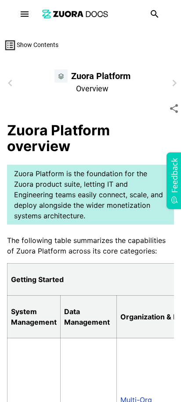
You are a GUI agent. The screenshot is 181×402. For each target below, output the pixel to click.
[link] (75, 14)
